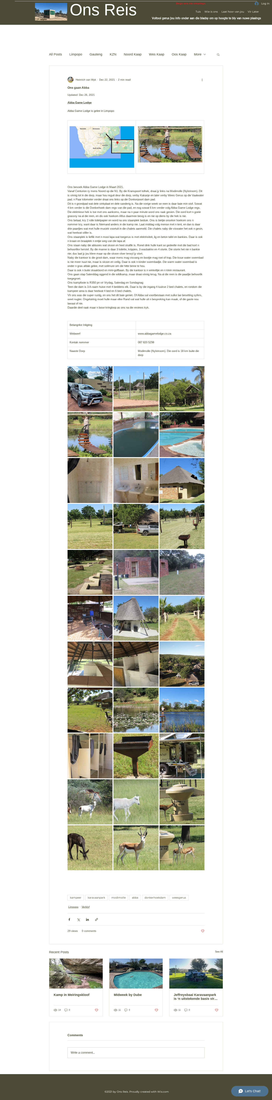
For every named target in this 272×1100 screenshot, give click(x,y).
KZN (113, 54)
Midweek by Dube (128, 995)
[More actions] (202, 79)
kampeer (75, 897)
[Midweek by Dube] (136, 974)
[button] (218, 54)
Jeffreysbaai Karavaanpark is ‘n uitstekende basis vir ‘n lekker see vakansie (196, 997)
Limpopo (75, 54)
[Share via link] (96, 919)
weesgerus (179, 897)
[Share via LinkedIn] (87, 919)
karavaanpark (96, 897)
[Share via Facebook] (69, 919)
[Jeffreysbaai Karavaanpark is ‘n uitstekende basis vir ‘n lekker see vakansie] (196, 974)
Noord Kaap (133, 54)
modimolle (118, 897)
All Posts (55, 54)
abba (135, 897)
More (198, 54)
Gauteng (96, 54)
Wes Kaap (156, 54)
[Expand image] (90, 388)
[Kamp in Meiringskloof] (76, 974)
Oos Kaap (179, 54)
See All (219, 951)
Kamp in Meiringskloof (71, 995)
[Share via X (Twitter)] (78, 919)
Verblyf (86, 906)
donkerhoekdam (155, 897)
